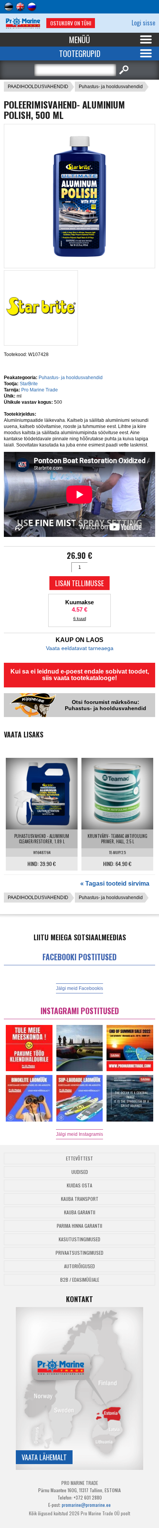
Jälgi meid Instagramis (79, 1134)
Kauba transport (79, 1198)
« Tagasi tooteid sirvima (114, 883)
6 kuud (79, 618)
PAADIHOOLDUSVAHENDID (38, 86)
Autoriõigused (79, 1266)
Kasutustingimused (79, 1239)
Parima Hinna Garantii (79, 1225)
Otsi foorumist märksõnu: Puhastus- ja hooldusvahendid (105, 705)
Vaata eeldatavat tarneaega (79, 648)
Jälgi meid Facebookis (79, 988)
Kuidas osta (79, 1185)
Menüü (79, 39)
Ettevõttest (79, 1158)
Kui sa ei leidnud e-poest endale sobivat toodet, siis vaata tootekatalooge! (79, 674)
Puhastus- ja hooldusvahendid (111, 86)
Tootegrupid (79, 53)
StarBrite (29, 383)
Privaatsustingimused (79, 1252)
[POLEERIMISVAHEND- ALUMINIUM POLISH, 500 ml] (79, 261)
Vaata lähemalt (44, 1457)
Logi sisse (143, 22)
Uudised (79, 1172)
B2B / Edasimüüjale (79, 1279)
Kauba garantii (79, 1212)
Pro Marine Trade (39, 390)
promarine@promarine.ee (86, 1504)
